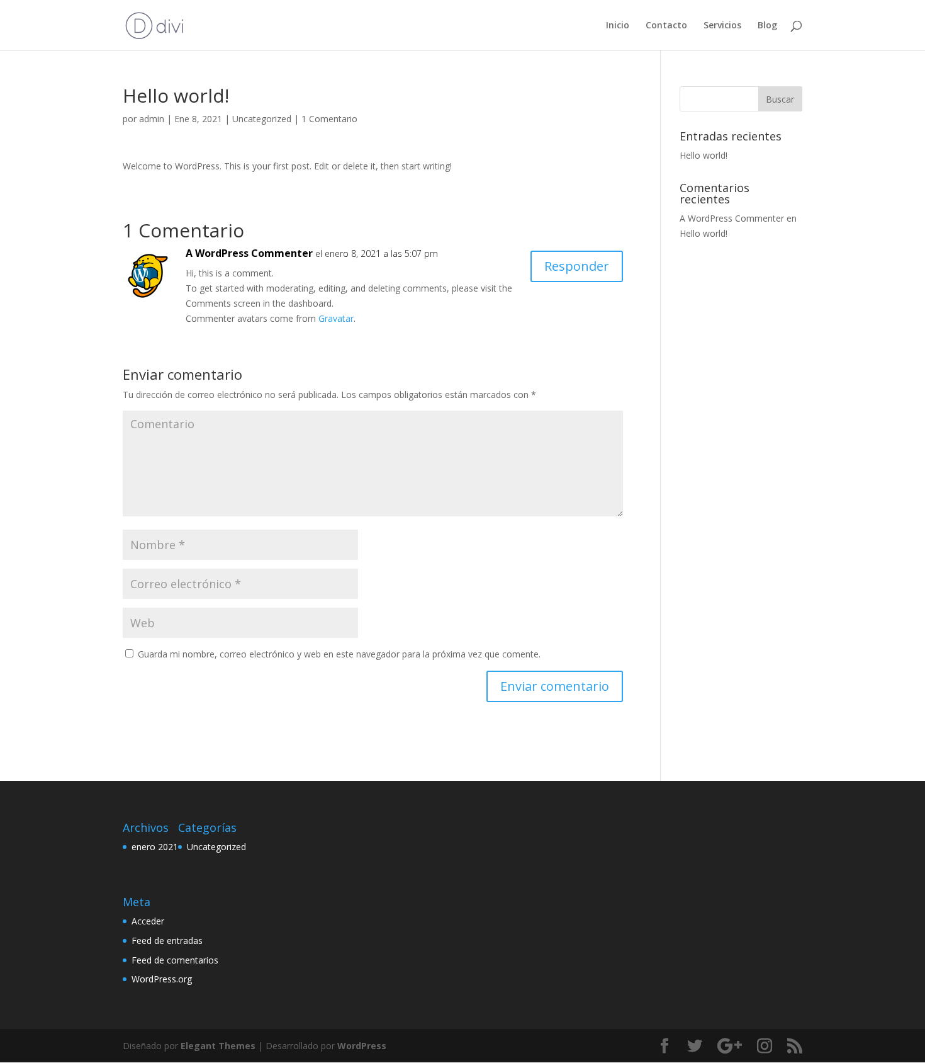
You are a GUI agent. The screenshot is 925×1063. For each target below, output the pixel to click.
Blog (767, 26)
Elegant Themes (218, 1046)
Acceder (148, 921)
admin (151, 119)
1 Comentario (329, 119)
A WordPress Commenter (249, 253)
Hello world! (703, 155)
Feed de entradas (167, 940)
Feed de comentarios (175, 960)
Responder (576, 266)
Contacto (666, 26)
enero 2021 (155, 847)
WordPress (361, 1046)
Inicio (617, 26)
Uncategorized (261, 119)
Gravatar (336, 318)
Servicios (722, 26)
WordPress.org (162, 979)
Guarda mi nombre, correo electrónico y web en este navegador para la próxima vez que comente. (339, 654)
